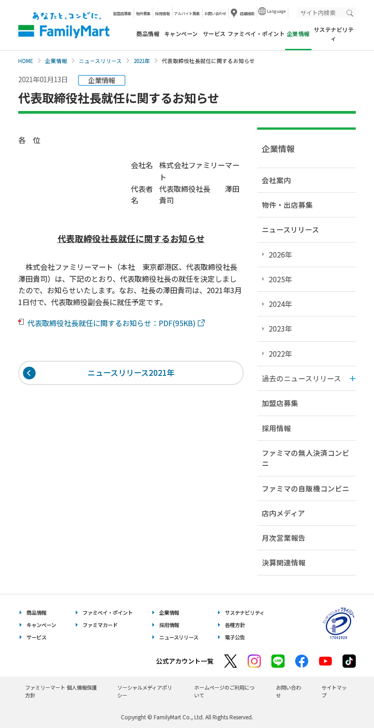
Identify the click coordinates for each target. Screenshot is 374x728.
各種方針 (235, 624)
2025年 (280, 279)
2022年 (280, 353)
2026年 (280, 254)
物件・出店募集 (287, 205)
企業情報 (56, 60)
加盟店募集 (122, 13)
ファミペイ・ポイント (256, 34)
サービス (214, 34)
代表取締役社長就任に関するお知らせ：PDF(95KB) (112, 322)
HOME (25, 60)
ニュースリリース (100, 60)
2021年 (142, 60)
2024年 (280, 304)
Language (276, 11)
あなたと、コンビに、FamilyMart (63, 25)
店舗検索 (247, 13)
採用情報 (162, 13)
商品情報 (147, 34)
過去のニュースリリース (301, 378)
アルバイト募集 (187, 13)
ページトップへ (344, 698)
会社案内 (276, 180)
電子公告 (235, 637)
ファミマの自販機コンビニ (305, 488)
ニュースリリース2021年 (131, 372)
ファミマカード (100, 624)
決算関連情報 (284, 562)
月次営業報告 (284, 538)
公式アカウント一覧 (184, 660)
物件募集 (143, 13)
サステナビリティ (333, 34)
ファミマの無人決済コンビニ (305, 458)
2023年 (280, 328)
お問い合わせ (215, 13)
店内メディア (283, 513)
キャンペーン (181, 34)
